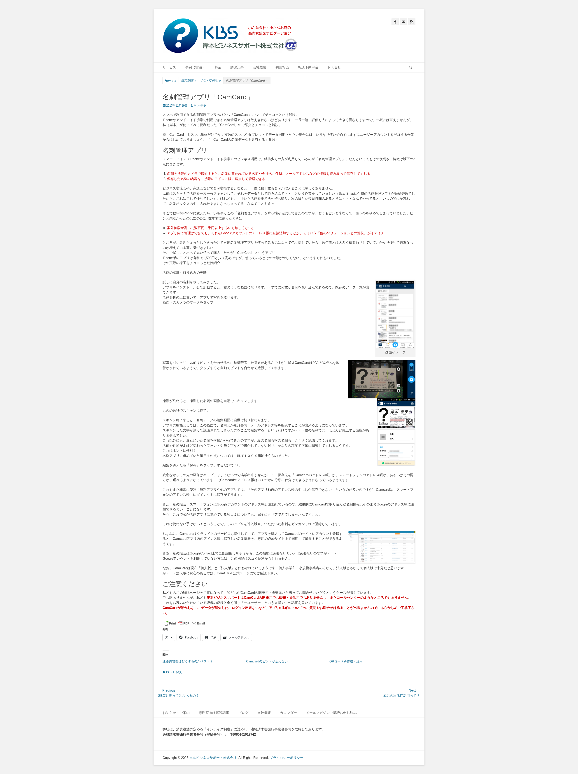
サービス (169, 67)
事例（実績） (195, 67)
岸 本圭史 (199, 105)
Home (170, 80)
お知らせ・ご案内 (176, 713)
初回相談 (282, 67)
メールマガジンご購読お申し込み (331, 713)
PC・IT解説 (211, 80)
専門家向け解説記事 (214, 713)
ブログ (243, 713)
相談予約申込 (308, 67)
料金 (217, 67)
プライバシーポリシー (286, 758)
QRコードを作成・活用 (346, 661)
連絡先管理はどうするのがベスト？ (188, 661)
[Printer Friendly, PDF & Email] (184, 623)
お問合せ (334, 67)
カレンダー (288, 713)
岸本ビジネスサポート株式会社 (213, 758)
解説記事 (237, 67)
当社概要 (264, 713)
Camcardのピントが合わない (267, 661)
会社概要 (259, 67)
